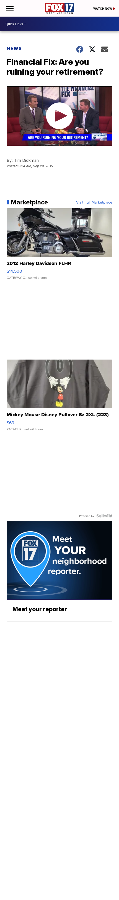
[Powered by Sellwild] (104, 516)
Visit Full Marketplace (94, 202)
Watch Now (103, 8)
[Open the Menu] (9, 8)
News (14, 48)
